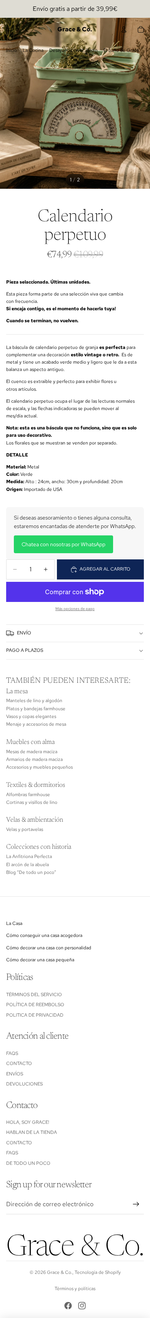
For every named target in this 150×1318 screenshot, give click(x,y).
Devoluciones (24, 1084)
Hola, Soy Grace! (28, 1122)
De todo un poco (28, 1163)
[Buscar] (25, 29)
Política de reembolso (35, 1005)
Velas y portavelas (24, 829)
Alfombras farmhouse (28, 794)
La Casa (14, 923)
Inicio (11, 50)
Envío (24, 633)
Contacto (19, 1063)
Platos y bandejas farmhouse (35, 709)
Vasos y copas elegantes (31, 716)
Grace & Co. (59, 1272)
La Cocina (33, 50)
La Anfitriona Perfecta (29, 856)
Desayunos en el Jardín (73, 50)
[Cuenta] (123, 29)
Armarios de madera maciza (34, 759)
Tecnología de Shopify (98, 1272)
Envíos (14, 1074)
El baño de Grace (121, 50)
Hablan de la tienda (31, 1132)
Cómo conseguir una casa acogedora (44, 935)
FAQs (12, 1053)
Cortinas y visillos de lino (31, 802)
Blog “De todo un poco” (31, 872)
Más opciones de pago (75, 608)
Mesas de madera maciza (31, 752)
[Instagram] (82, 1305)
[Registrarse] (136, 1204)
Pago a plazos (24, 650)
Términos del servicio (34, 994)
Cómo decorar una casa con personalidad (48, 948)
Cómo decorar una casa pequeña (40, 960)
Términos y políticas (75, 1289)
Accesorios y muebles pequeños (39, 767)
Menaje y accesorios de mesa (36, 724)
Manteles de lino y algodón (34, 700)
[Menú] (9, 29)
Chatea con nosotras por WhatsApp (63, 544)
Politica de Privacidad (34, 1015)
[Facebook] (68, 1305)
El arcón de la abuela (27, 865)
